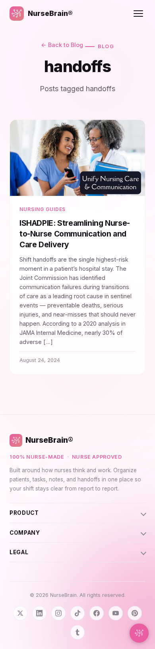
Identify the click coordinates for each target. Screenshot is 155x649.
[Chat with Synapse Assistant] (139, 633)
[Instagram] (58, 613)
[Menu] (138, 13)
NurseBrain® (50, 13)
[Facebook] (96, 613)
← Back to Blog (62, 44)
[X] (20, 613)
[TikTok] (77, 613)
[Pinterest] (135, 613)
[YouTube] (115, 613)
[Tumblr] (77, 632)
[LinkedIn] (39, 613)
